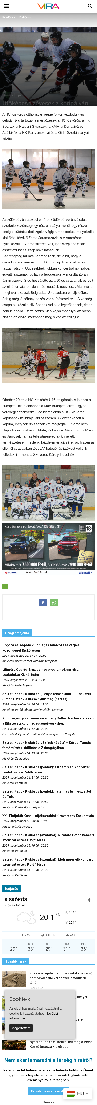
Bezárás (48, 1102)
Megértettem (21, 1028)
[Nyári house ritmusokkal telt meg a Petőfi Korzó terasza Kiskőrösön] (14, 1048)
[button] (90, 6)
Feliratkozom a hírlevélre (48, 1091)
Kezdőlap (8, 17)
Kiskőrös (8, 95)
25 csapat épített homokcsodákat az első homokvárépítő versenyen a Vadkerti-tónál (61, 978)
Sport (20, 95)
